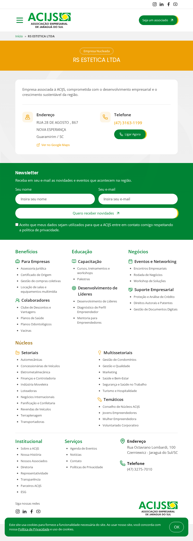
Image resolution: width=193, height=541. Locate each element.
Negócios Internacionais (37, 397)
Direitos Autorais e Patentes (153, 303)
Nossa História (31, 454)
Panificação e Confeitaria (38, 403)
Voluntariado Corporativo (121, 425)
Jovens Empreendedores (120, 413)
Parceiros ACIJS (31, 486)
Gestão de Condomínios (119, 359)
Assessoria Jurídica (33, 268)
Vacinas (26, 330)
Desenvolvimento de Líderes (97, 301)
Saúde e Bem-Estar (116, 378)
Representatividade (34, 473)
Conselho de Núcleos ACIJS (121, 406)
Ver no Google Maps (55, 145)
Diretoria (27, 467)
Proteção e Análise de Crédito (154, 297)
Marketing (110, 372)
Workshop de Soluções (150, 281)
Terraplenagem (31, 415)
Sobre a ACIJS (30, 448)
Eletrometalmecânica (35, 372)
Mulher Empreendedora (119, 419)
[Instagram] (154, 4)
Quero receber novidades (93, 213)
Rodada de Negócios (148, 275)
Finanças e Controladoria (38, 378)
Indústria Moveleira (34, 384)
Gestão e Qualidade (116, 366)
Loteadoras (29, 391)
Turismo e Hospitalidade (120, 391)
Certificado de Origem (36, 275)
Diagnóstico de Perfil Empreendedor (91, 309)
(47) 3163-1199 (128, 122)
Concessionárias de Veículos (40, 366)
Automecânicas (31, 359)
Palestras (83, 279)
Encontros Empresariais (150, 268)
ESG (23, 492)
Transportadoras (32, 422)
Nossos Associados (34, 461)
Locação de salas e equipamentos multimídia (39, 289)
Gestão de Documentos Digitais (155, 309)
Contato (76, 461)
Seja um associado (155, 20)
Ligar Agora (133, 134)
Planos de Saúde (32, 318)
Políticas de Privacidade (86, 467)
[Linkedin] (161, 4)
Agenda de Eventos (83, 448)
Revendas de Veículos (36, 409)
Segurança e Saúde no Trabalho (125, 384)
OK (176, 527)
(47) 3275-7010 (139, 469)
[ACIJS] (49, 20)
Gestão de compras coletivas (41, 281)
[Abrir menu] (19, 20)
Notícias (75, 454)
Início (19, 36)
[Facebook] (168, 4)
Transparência (30, 479)
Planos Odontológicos (36, 324)
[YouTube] (175, 4)
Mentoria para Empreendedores (89, 320)
